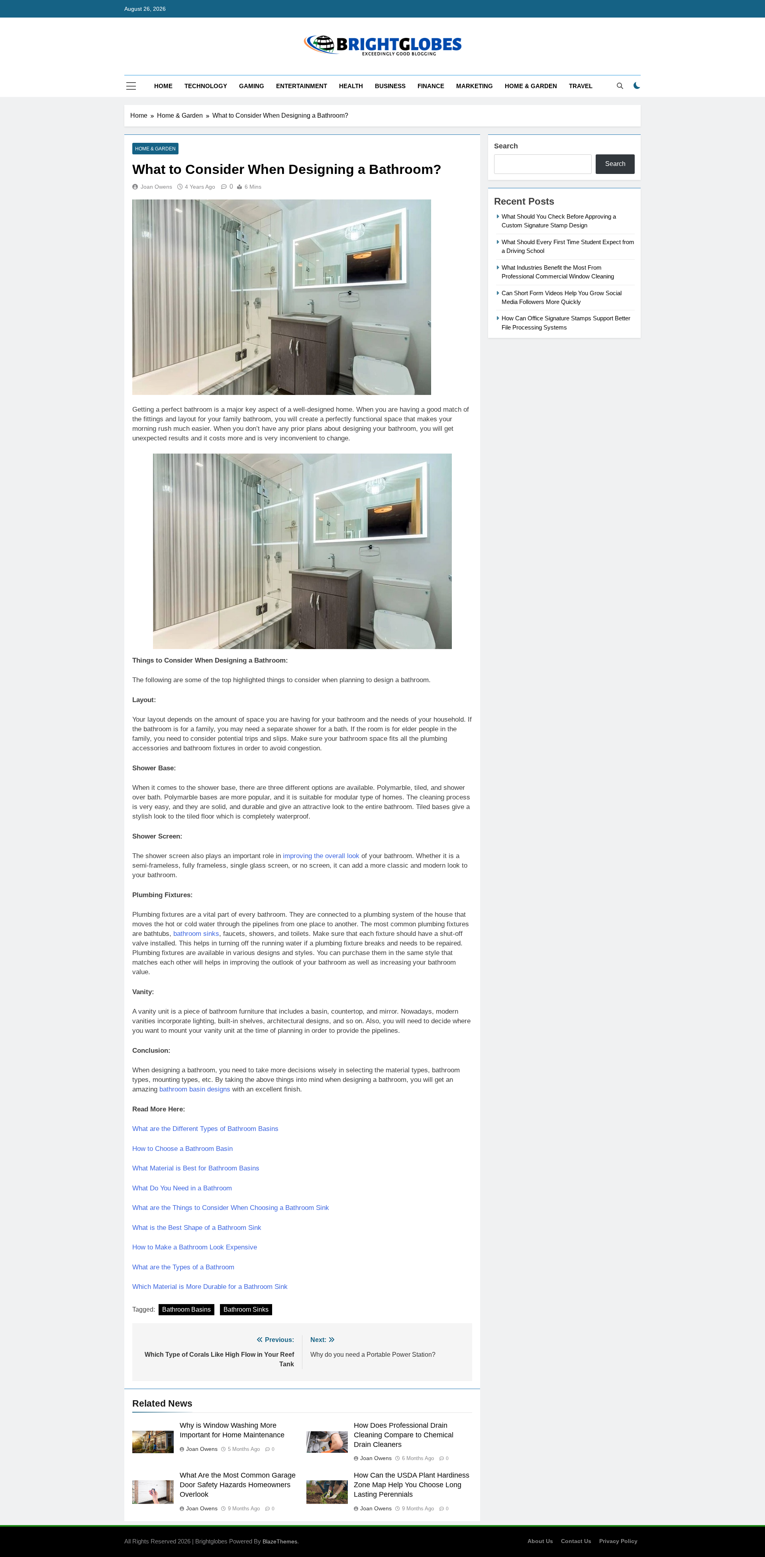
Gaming (251, 86)
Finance (431, 86)
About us (540, 1541)
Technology (205, 86)
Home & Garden (531, 86)
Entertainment (301, 86)
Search (506, 146)
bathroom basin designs (194, 1089)
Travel (580, 86)
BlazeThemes (280, 1541)
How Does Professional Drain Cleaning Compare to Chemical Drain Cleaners (403, 1434)
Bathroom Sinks (246, 1309)
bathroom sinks (196, 933)
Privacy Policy (618, 1541)
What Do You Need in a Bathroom (182, 1188)
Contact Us (576, 1541)
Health (351, 86)
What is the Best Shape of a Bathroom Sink (196, 1227)
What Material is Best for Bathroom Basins (195, 1168)
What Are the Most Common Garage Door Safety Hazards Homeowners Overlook (238, 1484)
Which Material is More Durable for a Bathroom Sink (210, 1287)
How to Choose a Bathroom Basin (182, 1148)
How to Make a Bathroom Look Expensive (194, 1247)
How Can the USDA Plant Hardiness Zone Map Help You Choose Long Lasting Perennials (411, 1484)
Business (390, 86)
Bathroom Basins (186, 1309)
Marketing (474, 86)
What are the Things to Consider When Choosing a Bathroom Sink (230, 1208)
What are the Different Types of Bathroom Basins (205, 1129)
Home (163, 86)
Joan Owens (156, 187)
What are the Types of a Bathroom (183, 1267)
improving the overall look (321, 856)
